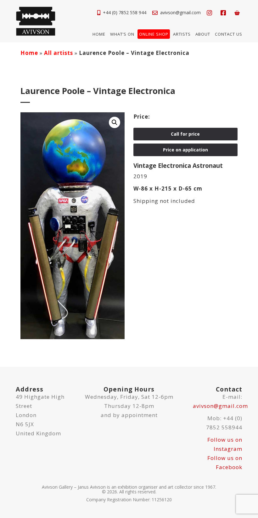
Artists (182, 34)
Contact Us (228, 34)
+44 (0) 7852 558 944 (124, 12)
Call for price (185, 134)
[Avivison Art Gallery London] (35, 21)
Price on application (185, 150)
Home (99, 34)
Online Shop (153, 34)
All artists (58, 52)
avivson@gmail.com (180, 12)
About (202, 34)
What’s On (122, 34)
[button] (114, 122)
